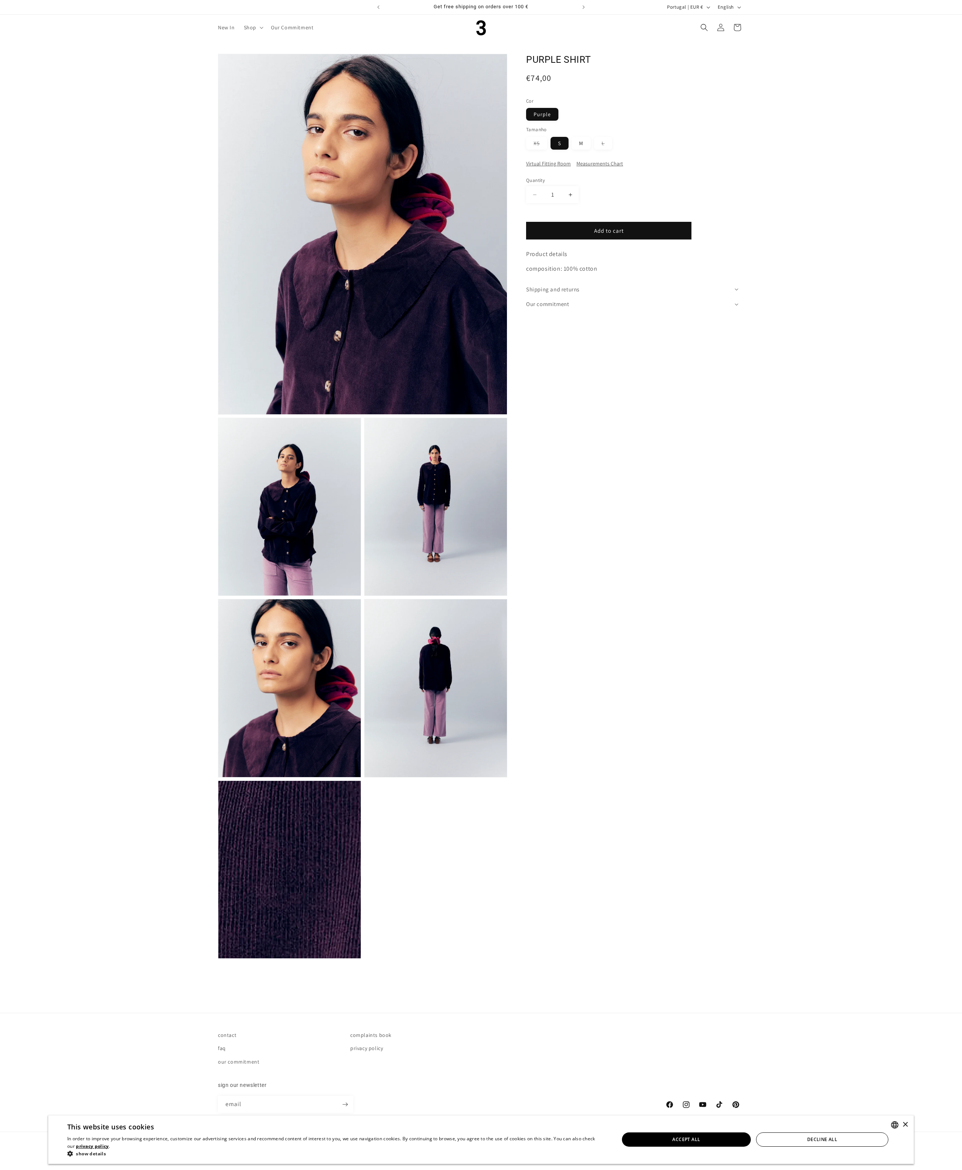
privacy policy (366, 1048)
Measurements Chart (599, 163)
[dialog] (481, 1139)
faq (222, 1048)
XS (540, 144)
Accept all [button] (686, 1139)
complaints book (371, 1035)
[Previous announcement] (378, 7)
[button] (252, 27)
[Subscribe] (345, 1104)
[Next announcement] (583, 7)
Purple (542, 114)
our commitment (238, 1061)
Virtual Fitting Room (548, 163)
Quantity (535, 180)
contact (227, 1035)
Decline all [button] (822, 1139)
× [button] (905, 1125)
